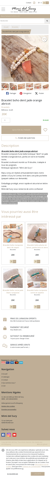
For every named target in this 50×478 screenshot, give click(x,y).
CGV (3, 386)
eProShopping (6, 444)
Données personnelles (8, 409)
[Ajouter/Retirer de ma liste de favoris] (45, 130)
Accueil (6, 27)
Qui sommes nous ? (9, 383)
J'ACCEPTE (38, 474)
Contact (28, 3)
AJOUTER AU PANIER (21, 130)
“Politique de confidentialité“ (31, 467)
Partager (12, 93)
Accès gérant (42, 444)
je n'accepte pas (12, 474)
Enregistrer (27, 93)
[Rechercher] (47, 21)
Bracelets (15, 27)
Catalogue (5, 377)
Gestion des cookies (8, 406)
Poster (41, 93)
